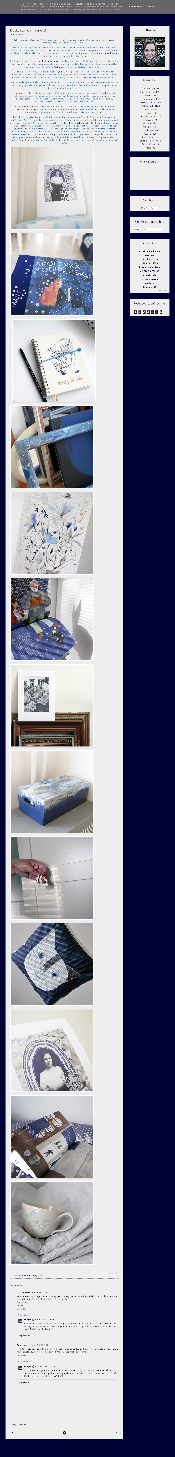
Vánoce (148, 109)
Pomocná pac (148, 144)
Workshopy (148, 126)
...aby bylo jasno (150, 259)
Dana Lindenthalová (107, 53)
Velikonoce (148, 123)
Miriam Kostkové (50, 61)
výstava (15, 109)
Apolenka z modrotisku (31, 106)
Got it (151, 7)
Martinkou (58, 67)
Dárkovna (23, 1275)
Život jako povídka (149, 140)
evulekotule (149, 275)
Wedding (148, 134)
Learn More (136, 7)
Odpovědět (22, 1308)
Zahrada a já (149, 287)
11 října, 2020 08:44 (44, 1319)
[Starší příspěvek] (119, 1433)
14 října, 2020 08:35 (45, 1366)
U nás (148, 113)
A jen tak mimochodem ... (149, 251)
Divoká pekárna (149, 279)
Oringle (27, 1319)
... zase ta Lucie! (150, 283)
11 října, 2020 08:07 (41, 1292)
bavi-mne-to (24, 1292)
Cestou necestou (148, 102)
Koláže (148, 120)
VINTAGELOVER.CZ (149, 271)
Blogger (107, 1451)
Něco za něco (148, 137)
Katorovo (150, 255)
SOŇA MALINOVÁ (149, 263)
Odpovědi (24, 1314)
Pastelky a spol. (36, 1275)
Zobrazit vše (163, 290)
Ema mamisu (19, 93)
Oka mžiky (148, 88)
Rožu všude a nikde (149, 267)
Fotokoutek (148, 99)
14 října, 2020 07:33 (38, 1345)
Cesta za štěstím (148, 116)
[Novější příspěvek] (10, 1433)
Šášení (148, 95)
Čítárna (149, 147)
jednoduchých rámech (78, 123)
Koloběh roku (148, 106)
